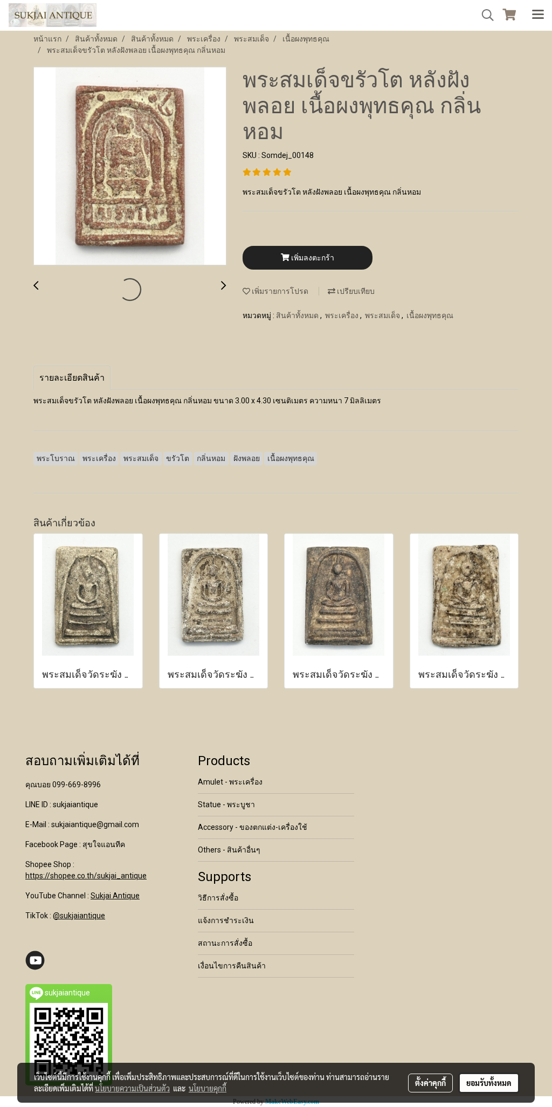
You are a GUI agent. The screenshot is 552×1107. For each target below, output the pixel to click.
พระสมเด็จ (383, 315)
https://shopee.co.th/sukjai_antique (86, 875)
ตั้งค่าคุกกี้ (430, 1083)
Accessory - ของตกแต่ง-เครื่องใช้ (252, 827)
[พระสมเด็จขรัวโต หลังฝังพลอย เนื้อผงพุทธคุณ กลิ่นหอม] (130, 166)
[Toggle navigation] (538, 15)
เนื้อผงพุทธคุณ (429, 315)
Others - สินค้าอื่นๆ (229, 849)
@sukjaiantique (79, 915)
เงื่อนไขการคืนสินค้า (232, 965)
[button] (484, 15)
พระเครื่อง (342, 315)
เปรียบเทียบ (355, 291)
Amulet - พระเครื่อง (230, 782)
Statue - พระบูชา (226, 804)
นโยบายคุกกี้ (207, 1088)
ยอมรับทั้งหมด (489, 1083)
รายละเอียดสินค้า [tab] (72, 378)
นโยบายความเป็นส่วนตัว (132, 1088)
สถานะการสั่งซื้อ (225, 943)
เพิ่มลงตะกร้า (311, 257)
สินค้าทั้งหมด (298, 315)
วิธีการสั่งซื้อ (218, 897)
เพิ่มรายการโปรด (279, 291)
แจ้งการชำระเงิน (226, 920)
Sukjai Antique (115, 895)
